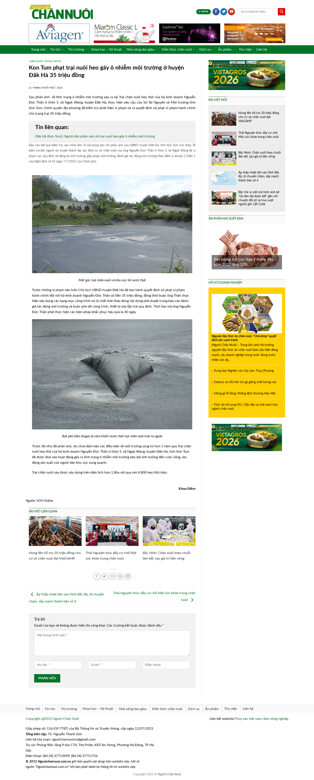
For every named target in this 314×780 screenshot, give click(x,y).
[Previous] (211, 249)
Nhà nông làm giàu (140, 49)
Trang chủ (38, 49)
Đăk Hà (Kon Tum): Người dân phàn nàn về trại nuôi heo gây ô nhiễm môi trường (95, 136)
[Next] (283, 249)
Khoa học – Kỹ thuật (106, 49)
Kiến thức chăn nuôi (177, 49)
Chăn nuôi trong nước (45, 61)
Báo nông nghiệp (275, 718)
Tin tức (55, 49)
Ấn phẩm (225, 49)
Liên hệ (261, 49)
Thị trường (76, 49)
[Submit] (281, 11)
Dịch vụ (205, 49)
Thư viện (245, 49)
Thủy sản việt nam (248, 718)
